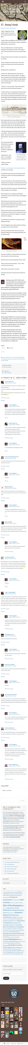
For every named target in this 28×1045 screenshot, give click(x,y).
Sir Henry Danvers (11, 943)
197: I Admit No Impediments (12, 873)
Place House (6, 935)
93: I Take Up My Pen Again (11, 827)
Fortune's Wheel (19, 917)
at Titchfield (17, 821)
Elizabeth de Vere (11, 912)
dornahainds (9, 557)
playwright (16, 823)
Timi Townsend (10, 592)
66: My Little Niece (7, 366)
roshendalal (9, 634)
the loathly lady (18, 949)
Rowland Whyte (16, 937)
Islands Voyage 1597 (8, 920)
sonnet (14, 947)
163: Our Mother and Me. (13, 837)
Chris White (9, 381)
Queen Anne (21, 935)
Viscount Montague (13, 953)
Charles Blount (10, 895)
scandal (5, 939)
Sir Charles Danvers (12, 941)
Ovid (8, 931)
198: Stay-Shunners (9, 871)
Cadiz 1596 (5, 895)
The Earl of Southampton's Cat (14, 10)
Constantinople (6, 897)
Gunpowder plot (14, 918)
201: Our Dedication (9, 864)
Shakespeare (14, 939)
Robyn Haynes (10, 664)
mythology (21, 930)
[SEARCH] (25, 1)
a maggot (7, 892)
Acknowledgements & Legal (10, 851)
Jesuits (15, 920)
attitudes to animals (13, 892)
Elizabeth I (22, 357)
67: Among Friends (9, 24)
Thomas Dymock (16, 950)
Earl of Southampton (13, 905)
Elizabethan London (10, 910)
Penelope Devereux (9, 933)
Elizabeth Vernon (9, 915)
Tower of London (16, 952)
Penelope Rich (19, 933)
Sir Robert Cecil (14, 945)
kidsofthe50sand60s (12, 456)
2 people (7, 466)
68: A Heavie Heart (6, 371)
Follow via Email (8, 966)
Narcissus (5, 931)
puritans (17, 935)
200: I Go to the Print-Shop (11, 866)
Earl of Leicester (13, 902)
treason (21, 952)
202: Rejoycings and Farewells (12, 862)
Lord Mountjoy (14, 928)
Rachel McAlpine (11, 694)
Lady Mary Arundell (13, 925)
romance (11, 937)
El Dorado (17, 357)
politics (14, 935)
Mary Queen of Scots (11, 930)
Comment (22, 800)
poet (11, 823)
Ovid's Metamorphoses (14, 931)
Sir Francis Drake (21, 941)
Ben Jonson (9, 893)
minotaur (16, 930)
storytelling (13, 949)
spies (9, 949)
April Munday (10, 728)
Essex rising (12, 917)
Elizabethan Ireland (13, 908)
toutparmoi (13, 28)
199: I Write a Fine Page (10, 868)
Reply (3, 400)
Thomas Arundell (7, 950)
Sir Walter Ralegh (19, 359)
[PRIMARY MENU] (3, 1)
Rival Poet (6, 937)
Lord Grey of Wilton (7, 928)
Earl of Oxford (19, 902)
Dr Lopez (6, 357)
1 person (7, 397)
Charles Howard (17, 895)
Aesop (4, 892)
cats (3, 357)
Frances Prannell (7, 918)
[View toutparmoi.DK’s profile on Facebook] (3, 1004)
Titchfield (9, 952)
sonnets (18, 947)
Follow (6, 978)
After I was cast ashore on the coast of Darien (13, 168)
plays (10, 935)
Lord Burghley (4, 359)
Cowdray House (16, 899)
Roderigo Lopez (11, 359)
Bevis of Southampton (17, 893)
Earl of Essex (11, 357)
